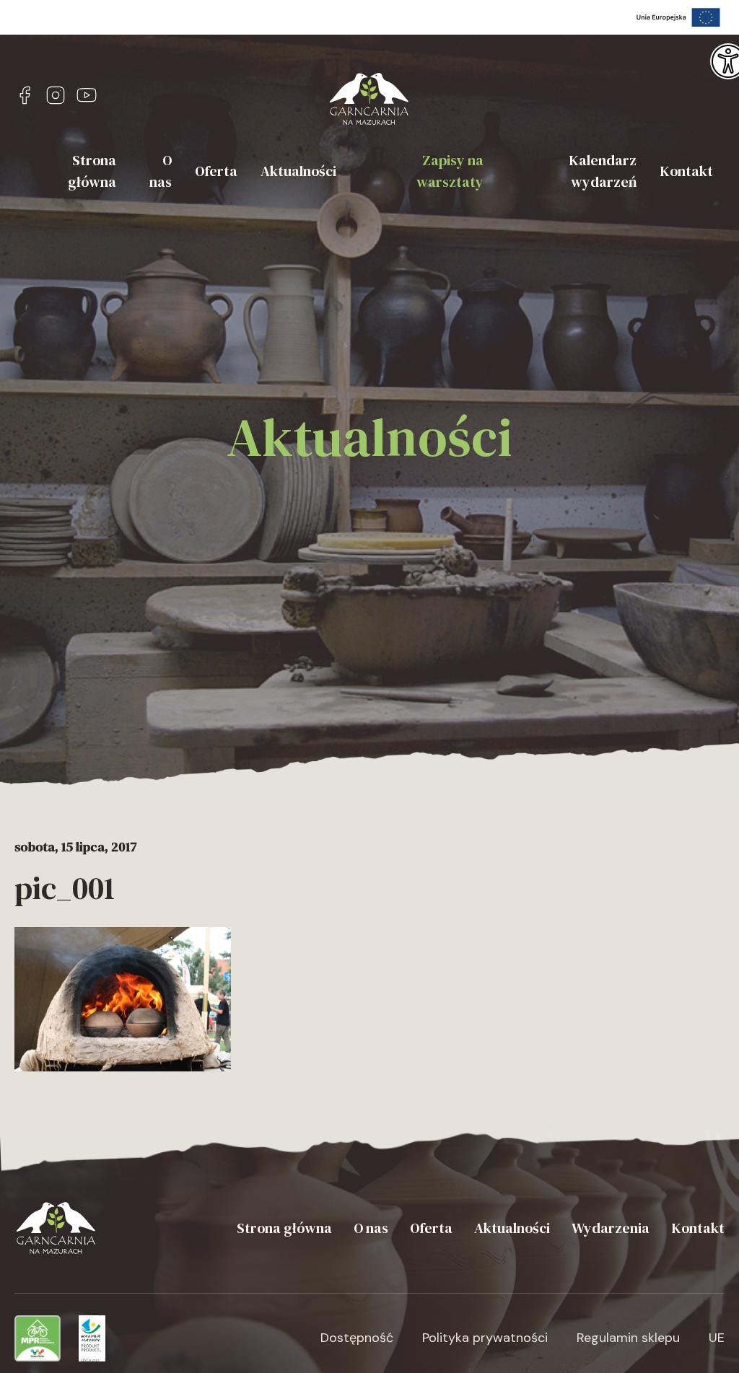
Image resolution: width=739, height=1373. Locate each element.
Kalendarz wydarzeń (603, 171)
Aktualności (298, 171)
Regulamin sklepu (628, 1337)
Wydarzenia (611, 1228)
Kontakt (686, 171)
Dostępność (356, 1337)
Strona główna (92, 171)
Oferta (216, 171)
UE (717, 1337)
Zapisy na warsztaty (450, 171)
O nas (160, 171)
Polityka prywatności (485, 1337)
